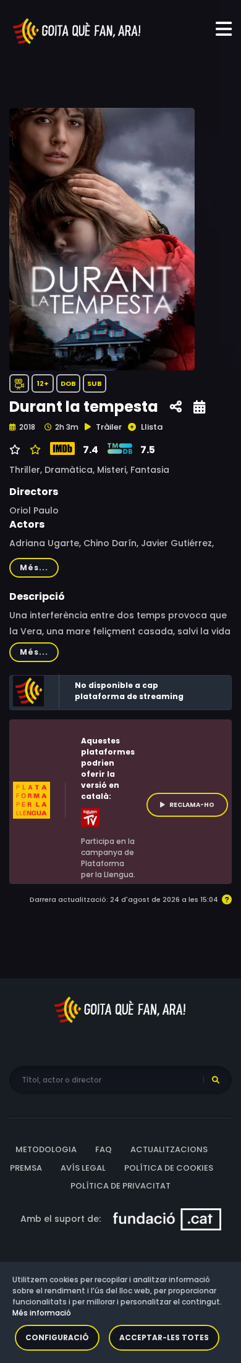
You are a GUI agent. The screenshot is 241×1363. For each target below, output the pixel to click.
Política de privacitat (120, 1186)
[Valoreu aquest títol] (33, 450)
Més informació (41, 1313)
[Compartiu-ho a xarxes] (176, 407)
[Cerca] (215, 1080)
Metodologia (46, 1149)
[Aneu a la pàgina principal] (77, 30)
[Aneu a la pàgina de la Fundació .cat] (167, 1218)
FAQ (103, 1149)
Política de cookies (168, 1168)
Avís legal (83, 1168)
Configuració (57, 1337)
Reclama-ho (191, 804)
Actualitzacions (169, 1149)
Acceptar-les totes (164, 1337)
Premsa (26, 1168)
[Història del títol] (199, 407)
